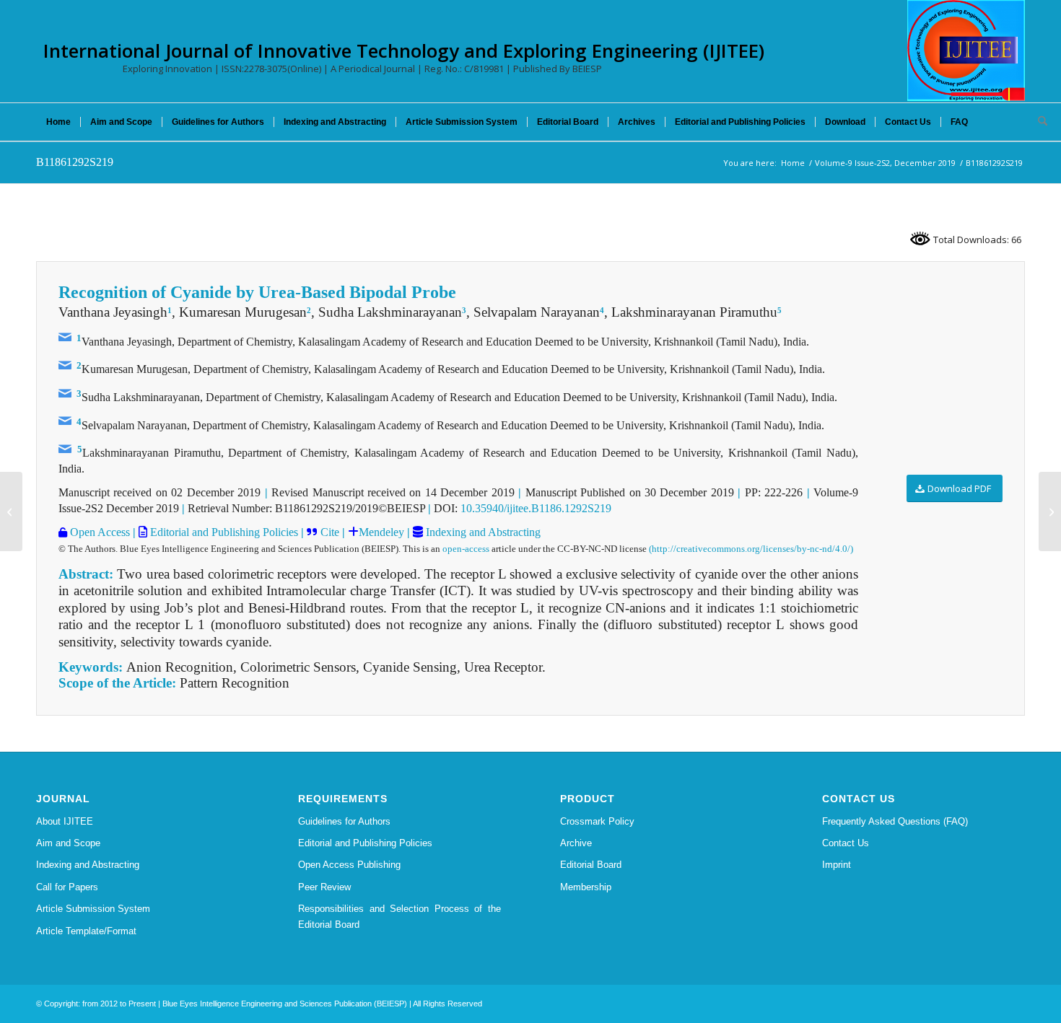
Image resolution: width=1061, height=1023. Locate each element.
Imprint (836, 864)
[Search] (1038, 122)
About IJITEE (64, 821)
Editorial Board (590, 864)
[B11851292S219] (11, 511)
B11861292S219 (74, 162)
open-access (465, 548)
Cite (329, 532)
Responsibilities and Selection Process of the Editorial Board (399, 916)
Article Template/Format (86, 931)
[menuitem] (58, 122)
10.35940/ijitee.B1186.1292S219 (535, 508)
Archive (576, 843)
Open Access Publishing (349, 864)
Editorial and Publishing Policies (222, 532)
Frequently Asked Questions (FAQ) (895, 821)
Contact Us (845, 843)
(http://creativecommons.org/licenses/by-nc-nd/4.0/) (751, 548)
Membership (585, 887)
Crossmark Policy (597, 821)
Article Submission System (93, 908)
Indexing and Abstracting (482, 532)
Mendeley (381, 532)
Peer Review (324, 887)
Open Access (98, 532)
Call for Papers (67, 887)
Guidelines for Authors (344, 821)
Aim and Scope (68, 843)
